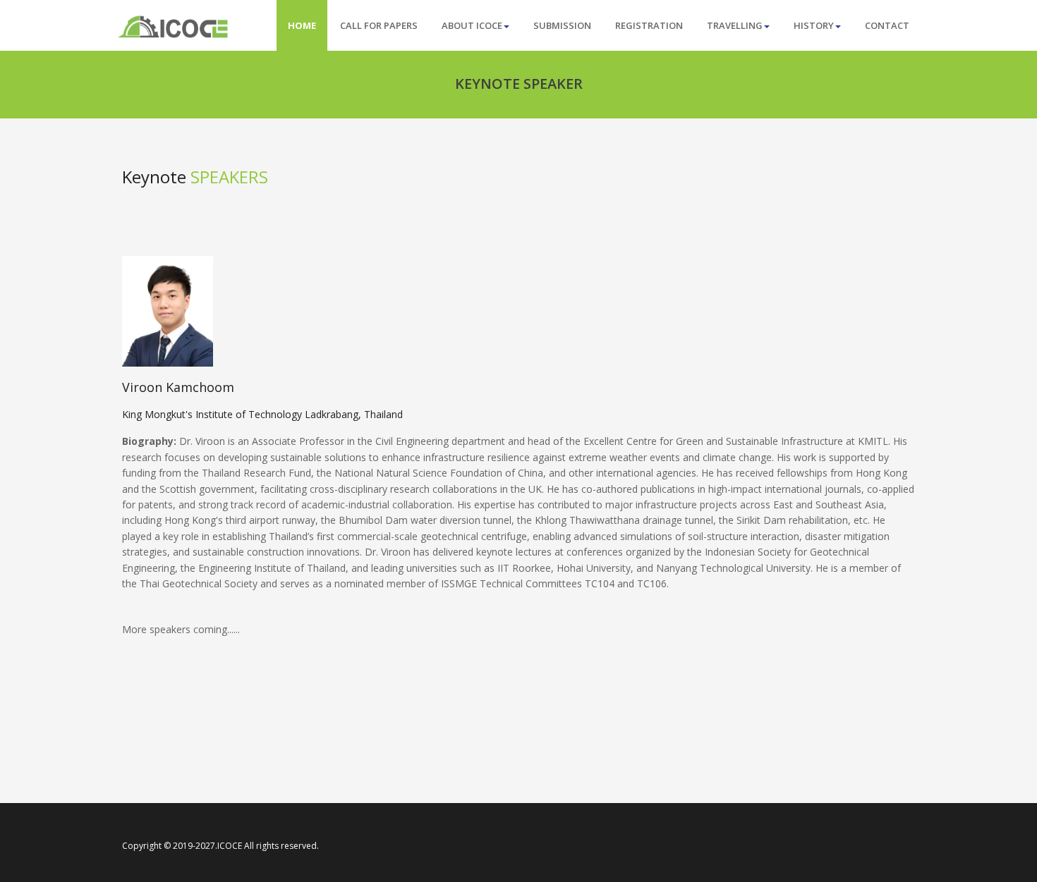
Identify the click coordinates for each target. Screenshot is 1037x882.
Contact (887, 25)
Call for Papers (379, 25)
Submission (562, 25)
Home (302, 25)
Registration (649, 25)
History (814, 25)
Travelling (735, 25)
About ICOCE (472, 25)
